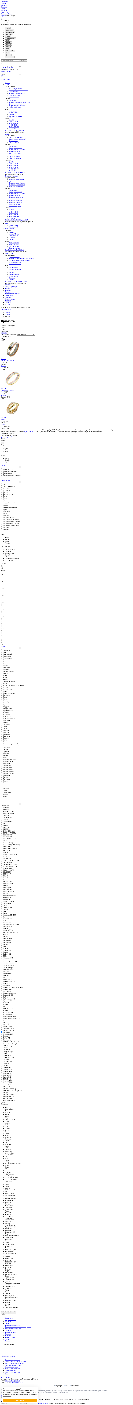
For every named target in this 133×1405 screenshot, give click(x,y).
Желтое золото (13, 113)
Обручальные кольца (15, 88)
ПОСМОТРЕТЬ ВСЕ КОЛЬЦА (15, 130)
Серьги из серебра (15, 158)
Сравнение (4, 12)
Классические (13, 91)
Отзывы (3, 8)
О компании (5, 1)
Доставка (4, 5)
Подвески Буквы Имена (17, 186)
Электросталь (9, 57)
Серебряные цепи (10, 1370)
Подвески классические (16, 179)
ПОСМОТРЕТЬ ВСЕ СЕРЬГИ (15, 172)
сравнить (4, 333)
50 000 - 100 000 (14, 127)
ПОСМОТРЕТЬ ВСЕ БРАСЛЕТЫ (16, 281)
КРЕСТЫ (8, 285)
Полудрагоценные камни (17, 106)
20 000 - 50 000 (13, 125)
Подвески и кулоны (11, 176)
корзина (3, 15)
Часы (6, 223)
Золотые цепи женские (12, 1372)
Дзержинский (9, 30)
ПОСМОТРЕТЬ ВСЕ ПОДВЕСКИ (16, 220)
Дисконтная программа (12, 294)
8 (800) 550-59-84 (29, 431)
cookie (18, 1388)
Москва (7, 28)
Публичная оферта (64, 1392)
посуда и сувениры (11, 287)
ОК (2, 443)
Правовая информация (58, 1391)
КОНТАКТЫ (5, 1377)
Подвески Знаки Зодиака (17, 183)
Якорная (11, 239)
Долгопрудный (9, 32)
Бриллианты (13, 100)
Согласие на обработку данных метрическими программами (86, 1391)
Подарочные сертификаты (13, 1328)
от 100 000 (12, 128)
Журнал (7, 1339)
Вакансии (8, 301)
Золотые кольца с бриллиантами (19, 102)
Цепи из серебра (14, 244)
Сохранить (23, 60)
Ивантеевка (8, 34)
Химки (7, 52)
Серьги (7, 134)
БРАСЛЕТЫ (9, 253)
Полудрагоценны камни (17, 149)
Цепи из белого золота (12, 1368)
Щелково (8, 55)
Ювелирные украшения (12, 1360)
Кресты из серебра (15, 206)
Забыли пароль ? (43, 1403)
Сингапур (12, 237)
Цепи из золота (14, 243)
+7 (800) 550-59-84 (7, 68)
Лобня (7, 40)
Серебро (11, 114)
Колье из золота (14, 246)
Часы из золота (13, 225)
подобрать (5, 1313)
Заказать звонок (6, 71)
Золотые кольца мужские (17, 93)
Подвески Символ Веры (17, 185)
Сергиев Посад (9, 50)
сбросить (12, 1313)
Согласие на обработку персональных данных (42, 1392)
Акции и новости (10, 1320)
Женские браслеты (15, 264)
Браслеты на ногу (14, 257)
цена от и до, (6, 437)
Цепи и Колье (9, 229)
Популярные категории (8, 1356)
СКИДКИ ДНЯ (6, 309)
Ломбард (4, 7)
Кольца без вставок (15, 107)
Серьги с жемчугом (11, 1367)
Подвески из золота (15, 200)
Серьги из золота (14, 156)
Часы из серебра (14, 227)
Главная (7, 312)
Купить (3, 366)
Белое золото (13, 111)
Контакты (4, 10)
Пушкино (8, 46)
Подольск (8, 44)
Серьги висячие (14, 142)
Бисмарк (11, 232)
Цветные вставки (14, 151)
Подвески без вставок (16, 197)
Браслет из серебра (15, 269)
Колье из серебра (14, 248)
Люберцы (8, 42)
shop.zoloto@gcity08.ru (12, 1381)
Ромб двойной (13, 236)
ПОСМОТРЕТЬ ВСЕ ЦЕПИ (14, 250)
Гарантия (8, 297)
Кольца (7, 84)
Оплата (3, 3)
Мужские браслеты (15, 262)
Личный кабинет (6, 14)
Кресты (11, 181)
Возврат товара (10, 299)
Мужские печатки (15, 95)
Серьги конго (13, 141)
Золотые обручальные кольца (18, 90)
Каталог (7, 83)
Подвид (3, 465)
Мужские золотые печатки (13, 1365)
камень (3, 646)
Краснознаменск (10, 38)
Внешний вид (5, 480)
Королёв (7, 36)
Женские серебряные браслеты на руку (21, 258)
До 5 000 (11, 120)
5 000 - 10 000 (13, 121)
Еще (6, 1374)
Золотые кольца (14, 97)
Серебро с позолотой (15, 116)
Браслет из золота (14, 267)
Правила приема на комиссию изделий (18, 1327)
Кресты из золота (14, 204)
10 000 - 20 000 (13, 123)
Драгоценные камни (15, 104)
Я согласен (20, 1400)
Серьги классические (16, 137)
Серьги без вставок (15, 153)
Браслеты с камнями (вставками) (19, 260)
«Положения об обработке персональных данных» (17, 1392)
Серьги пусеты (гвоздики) (17, 139)
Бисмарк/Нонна (14, 234)
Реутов (7, 48)
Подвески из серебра (15, 202)
